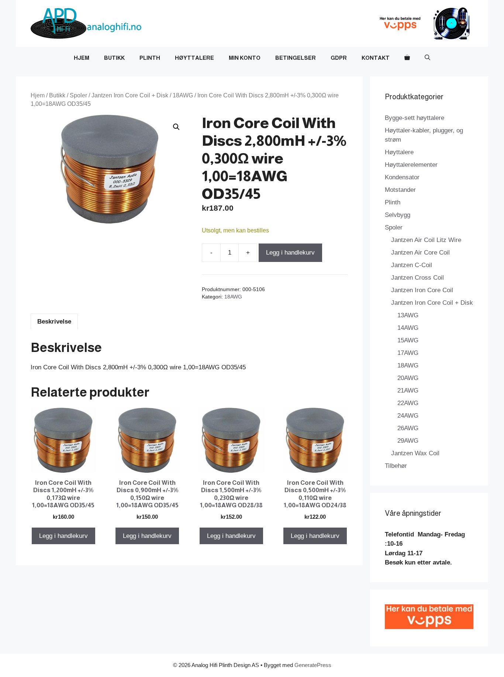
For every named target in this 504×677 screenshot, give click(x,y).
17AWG (407, 352)
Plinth (149, 58)
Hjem (81, 58)
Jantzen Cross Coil (417, 277)
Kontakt (376, 58)
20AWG (407, 377)
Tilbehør (396, 465)
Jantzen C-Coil (411, 265)
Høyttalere (194, 58)
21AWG (407, 390)
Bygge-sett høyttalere (414, 117)
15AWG (407, 340)
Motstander (400, 189)
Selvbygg (397, 214)
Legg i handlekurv (290, 252)
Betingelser (295, 58)
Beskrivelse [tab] (54, 321)
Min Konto (244, 58)
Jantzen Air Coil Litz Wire (426, 239)
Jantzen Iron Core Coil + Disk (130, 95)
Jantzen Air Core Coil (420, 252)
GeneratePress (312, 665)
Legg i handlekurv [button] (63, 535)
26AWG (407, 428)
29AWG (407, 440)
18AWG (183, 95)
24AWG (407, 415)
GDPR (339, 58)
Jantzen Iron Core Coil (422, 290)
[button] (427, 58)
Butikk (114, 58)
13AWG (407, 315)
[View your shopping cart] (407, 58)
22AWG (407, 403)
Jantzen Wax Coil (415, 453)
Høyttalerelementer (411, 164)
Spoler (78, 95)
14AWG (407, 327)
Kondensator (402, 177)
